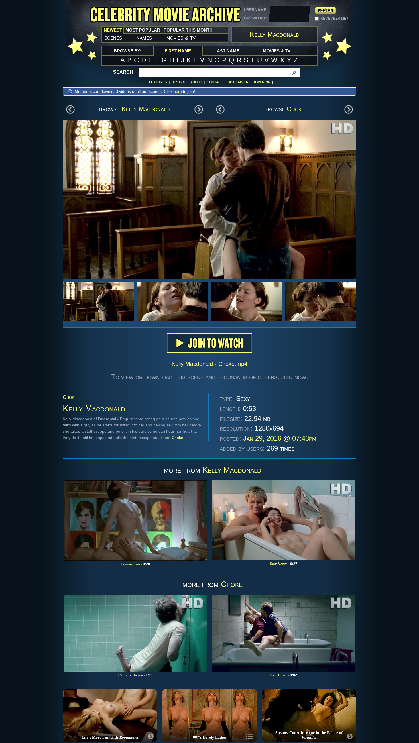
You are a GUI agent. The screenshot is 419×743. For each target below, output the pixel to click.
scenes (113, 37)
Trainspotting (130, 564)
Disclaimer (238, 82)
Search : (124, 72)
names (144, 37)
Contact (215, 82)
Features (158, 82)
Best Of (179, 82)
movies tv (181, 37)
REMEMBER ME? (334, 19)
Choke (296, 109)
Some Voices (278, 564)
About (196, 82)
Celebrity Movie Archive (165, 15)
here (178, 91)
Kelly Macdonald (145, 109)
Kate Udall (278, 675)
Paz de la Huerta (130, 675)
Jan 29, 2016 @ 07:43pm (279, 438)
